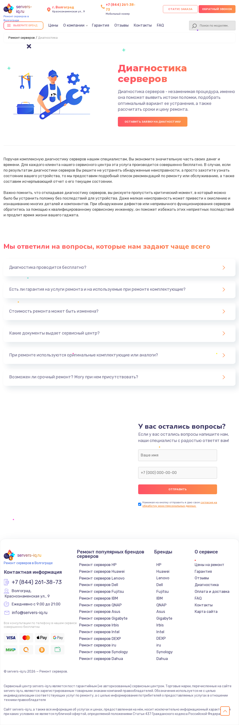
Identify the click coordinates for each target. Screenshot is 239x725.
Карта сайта (206, 611)
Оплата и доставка (212, 591)
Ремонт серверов (21, 37)
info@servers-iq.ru (29, 613)
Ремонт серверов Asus (99, 611)
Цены (53, 25)
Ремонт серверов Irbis (99, 625)
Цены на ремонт (209, 565)
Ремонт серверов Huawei (102, 571)
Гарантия (100, 25)
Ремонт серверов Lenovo (101, 578)
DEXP (161, 638)
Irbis (160, 625)
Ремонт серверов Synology (103, 652)
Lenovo (162, 578)
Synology (164, 652)
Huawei (162, 571)
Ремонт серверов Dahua (101, 658)
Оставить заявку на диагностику (153, 121)
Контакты (143, 25)
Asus (160, 611)
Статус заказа (180, 9)
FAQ (160, 25)
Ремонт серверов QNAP (100, 605)
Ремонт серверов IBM (98, 598)
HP (158, 565)
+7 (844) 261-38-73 (37, 582)
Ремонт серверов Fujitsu (101, 591)
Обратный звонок (217, 9)
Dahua (162, 658)
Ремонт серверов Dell (98, 585)
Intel (160, 632)
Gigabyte (164, 618)
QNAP (161, 605)
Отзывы (121, 25)
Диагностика (207, 585)
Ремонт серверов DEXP (100, 638)
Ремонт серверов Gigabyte (103, 618)
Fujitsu (162, 591)
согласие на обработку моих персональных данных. (179, 504)
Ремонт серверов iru (97, 645)
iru (158, 645)
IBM (159, 598)
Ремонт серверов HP (97, 565)
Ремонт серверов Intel (99, 632)
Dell (159, 585)
